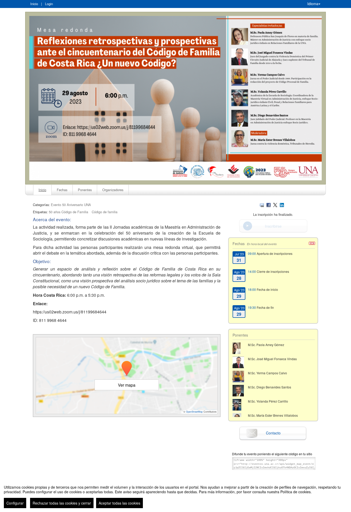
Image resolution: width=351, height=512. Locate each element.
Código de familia (104, 211)
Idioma (312, 3)
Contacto (273, 432)
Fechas (62, 189)
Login (49, 3)
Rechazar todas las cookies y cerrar (62, 503)
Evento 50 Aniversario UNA (71, 204)
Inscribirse (273, 226)
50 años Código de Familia (68, 211)
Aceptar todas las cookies (119, 503)
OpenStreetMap (194, 411)
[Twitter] (275, 204)
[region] (175, 494)
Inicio (34, 3)
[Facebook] (268, 204)
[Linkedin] (282, 204)
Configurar (15, 503)
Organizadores (112, 189)
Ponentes (85, 189)
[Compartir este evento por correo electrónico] (262, 204)
